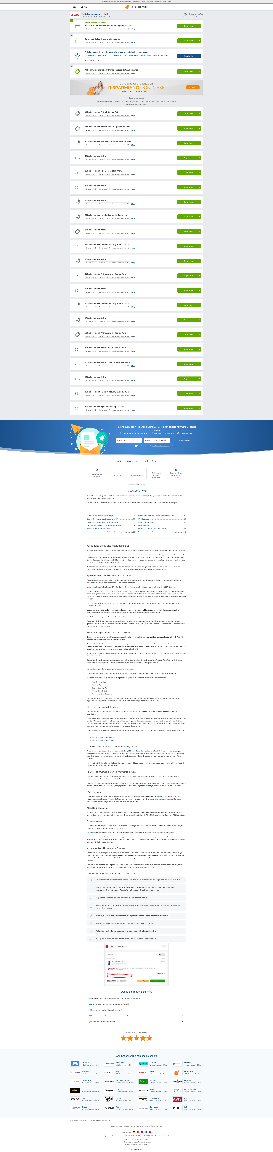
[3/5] (136, 1038)
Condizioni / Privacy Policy (161, 446)
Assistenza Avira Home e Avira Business (152, 528)
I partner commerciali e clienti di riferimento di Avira (156, 515)
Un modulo (91, 832)
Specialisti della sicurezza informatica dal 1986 (103, 519)
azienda (97, 580)
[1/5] (124, 1038)
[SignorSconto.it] (136, 7)
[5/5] (149, 1038)
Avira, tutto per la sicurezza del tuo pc (100, 515)
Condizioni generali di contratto (133, 1126)
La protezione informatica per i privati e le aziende (104, 525)
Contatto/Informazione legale (153, 1126)
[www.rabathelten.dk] (150, 1132)
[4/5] (143, 1038)
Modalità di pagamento (146, 522)
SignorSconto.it (83, 1120)
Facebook (158, 796)
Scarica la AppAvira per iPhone (103, 737)
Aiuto (120, 1126)
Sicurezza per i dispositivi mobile (98, 528)
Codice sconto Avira (104, 1120)
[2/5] (130, 1038)
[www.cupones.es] (142, 1132)
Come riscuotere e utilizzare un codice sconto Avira (156, 532)
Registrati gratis (184, 440)
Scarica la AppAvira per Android (103, 740)
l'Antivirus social (143, 519)
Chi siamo (114, 1126)
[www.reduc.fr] (138, 1132)
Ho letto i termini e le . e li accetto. (158, 446)
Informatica (93, 1120)
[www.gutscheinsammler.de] (134, 1132)
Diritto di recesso (144, 525)
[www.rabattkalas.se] (146, 1132)
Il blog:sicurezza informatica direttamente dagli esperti (106, 532)
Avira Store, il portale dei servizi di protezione (102, 522)
